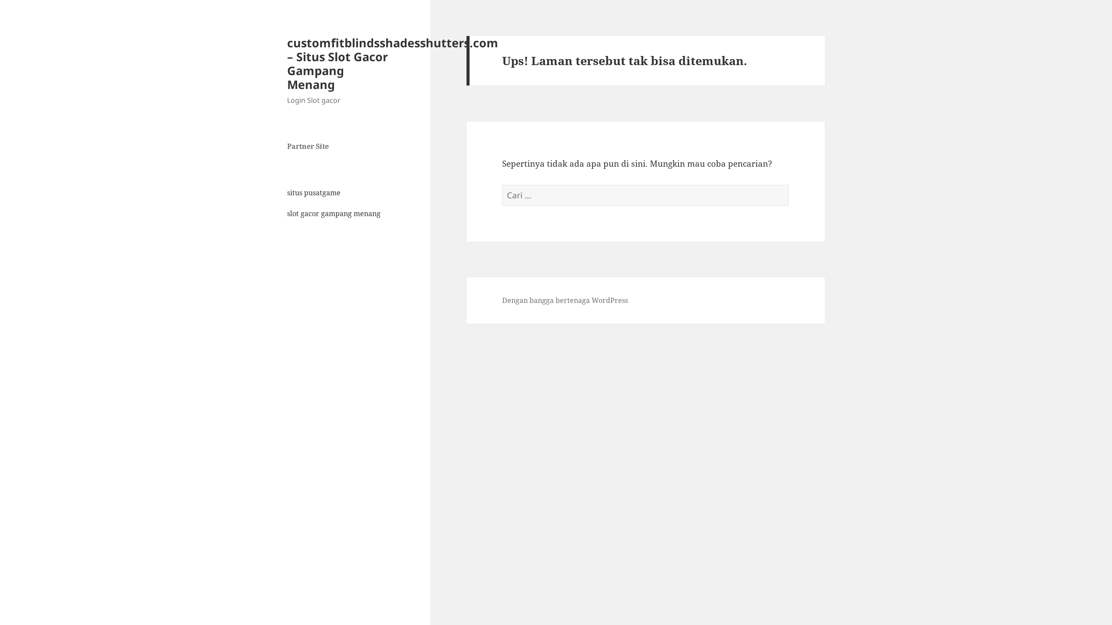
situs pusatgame (314, 192)
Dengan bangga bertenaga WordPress (565, 300)
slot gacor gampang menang (334, 213)
